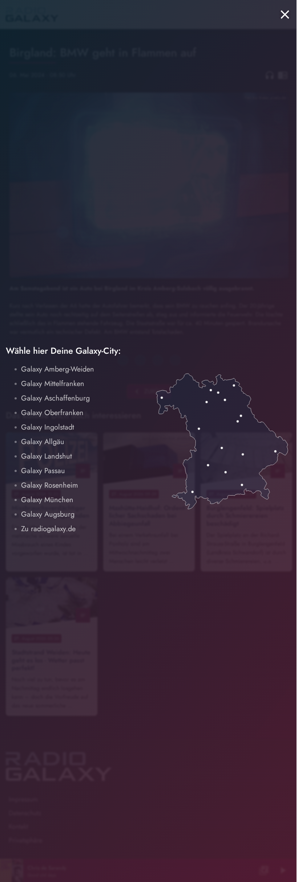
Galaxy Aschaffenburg (55, 398)
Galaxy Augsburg (47, 514)
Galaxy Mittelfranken (52, 383)
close (285, 14)
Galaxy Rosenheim (49, 485)
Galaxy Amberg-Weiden (57, 369)
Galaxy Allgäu (42, 441)
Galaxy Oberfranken (52, 412)
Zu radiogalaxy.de (48, 529)
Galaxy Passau (43, 470)
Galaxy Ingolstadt (47, 427)
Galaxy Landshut (46, 456)
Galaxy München (47, 500)
